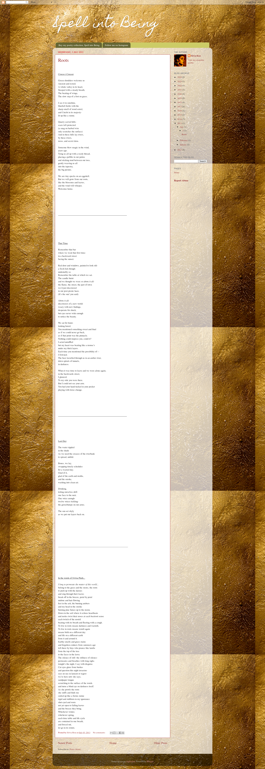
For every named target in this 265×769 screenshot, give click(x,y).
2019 (179, 98)
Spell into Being (105, 24)
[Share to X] (117, 732)
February (184, 140)
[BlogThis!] (114, 732)
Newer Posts (65, 743)
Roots (63, 60)
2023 (179, 81)
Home (113, 743)
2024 (179, 77)
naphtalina (130, 761)
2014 (179, 119)
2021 (179, 89)
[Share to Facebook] (120, 732)
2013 (179, 123)
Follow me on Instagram (116, 45)
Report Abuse (181, 180)
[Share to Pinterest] (123, 732)
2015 (179, 114)
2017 (179, 106)
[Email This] (111, 732)
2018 (179, 102)
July (182, 127)
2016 (179, 110)
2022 (179, 85)
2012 (179, 149)
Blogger (150, 761)
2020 (179, 94)
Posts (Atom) (75, 749)
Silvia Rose (196, 55)
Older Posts (160, 743)
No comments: (99, 732)
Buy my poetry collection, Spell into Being (79, 45)
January (183, 144)
